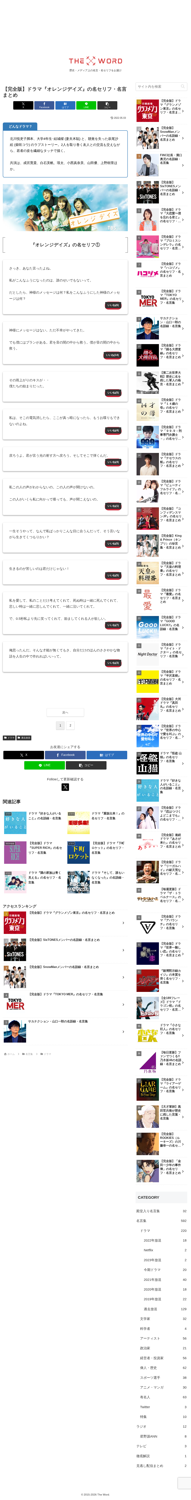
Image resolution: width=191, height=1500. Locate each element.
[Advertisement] (95, 26)
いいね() (113, 305)
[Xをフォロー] (65, 787)
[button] (107, 105)
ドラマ (11, 737)
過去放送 (25, 737)
